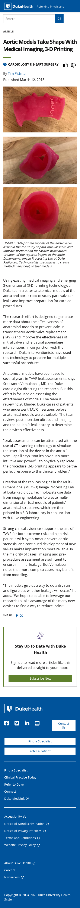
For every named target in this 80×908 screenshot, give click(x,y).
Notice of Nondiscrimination (24, 824)
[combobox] (29, 18)
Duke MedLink (14, 798)
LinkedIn (26, 721)
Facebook (6, 721)
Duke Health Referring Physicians (40, 6)
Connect (10, 791)
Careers (9, 870)
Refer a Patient (40, 751)
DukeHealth (23, 708)
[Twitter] (21, 615)
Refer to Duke (14, 784)
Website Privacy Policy (20, 845)
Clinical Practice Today (20, 777)
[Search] (59, 18)
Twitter (16, 721)
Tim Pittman (18, 73)
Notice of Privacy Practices (23, 831)
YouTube (37, 721)
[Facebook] (17, 615)
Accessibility (13, 816)
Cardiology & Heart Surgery (33, 64)
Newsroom (12, 877)
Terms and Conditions (20, 838)
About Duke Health (17, 863)
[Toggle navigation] (72, 18)
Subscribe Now (40, 678)
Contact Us (63, 725)
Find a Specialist (40, 741)
